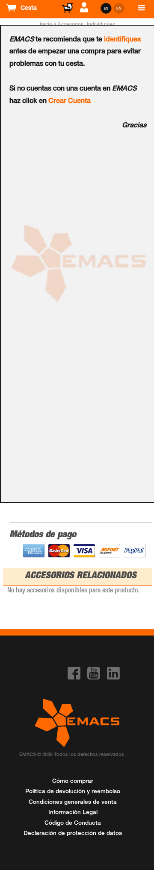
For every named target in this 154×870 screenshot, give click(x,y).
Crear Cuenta (69, 101)
